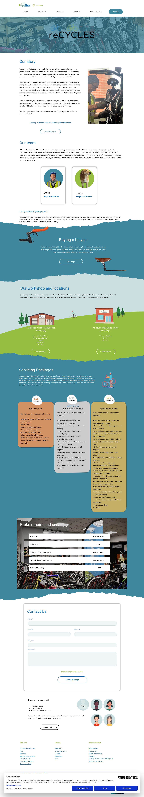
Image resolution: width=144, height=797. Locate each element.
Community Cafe (25, 764)
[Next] (121, 553)
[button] (42, 11)
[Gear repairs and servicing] (72, 584)
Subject (30, 640)
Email (30, 629)
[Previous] (22, 553)
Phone (76, 629)
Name (30, 619)
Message (31, 649)
